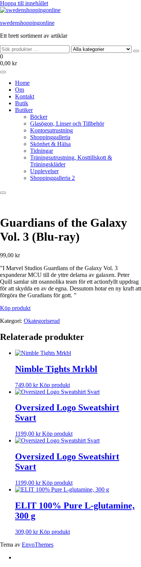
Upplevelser (44, 171)
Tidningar (41, 151)
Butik (21, 103)
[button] (70, 60)
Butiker (24, 110)
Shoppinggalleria (50, 137)
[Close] (3, 193)
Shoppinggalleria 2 (52, 178)
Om (19, 89)
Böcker (38, 117)
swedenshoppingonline (27, 23)
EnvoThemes (37, 544)
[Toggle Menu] (3, 72)
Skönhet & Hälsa (50, 144)
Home (22, 83)
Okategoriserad (42, 321)
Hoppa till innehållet (24, 3)
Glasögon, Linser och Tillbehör (67, 123)
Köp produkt (15, 308)
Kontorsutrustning (51, 130)
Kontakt (24, 96)
